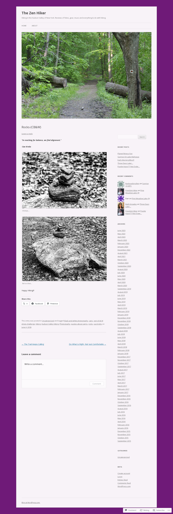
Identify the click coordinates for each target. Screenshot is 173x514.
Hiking (38, 324)
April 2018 (121, 344)
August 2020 (122, 269)
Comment (96, 384)
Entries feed (123, 480)
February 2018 (123, 350)
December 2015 (124, 431)
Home (24, 26)
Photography (65, 324)
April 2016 (121, 421)
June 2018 (121, 337)
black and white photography (76, 321)
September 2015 (124, 441)
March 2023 (122, 240)
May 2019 (121, 302)
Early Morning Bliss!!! (126, 160)
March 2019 (122, 308)
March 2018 (122, 347)
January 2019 (123, 314)
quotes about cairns (79, 324)
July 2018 (121, 334)
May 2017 (121, 379)
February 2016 (123, 425)
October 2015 (123, 438)
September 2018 (124, 327)
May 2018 (121, 340)
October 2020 (123, 263)
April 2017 (121, 382)
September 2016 (124, 405)
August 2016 (122, 408)
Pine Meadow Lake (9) (134, 191)
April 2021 (121, 256)
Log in (120, 476)
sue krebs (98, 324)
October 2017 (123, 363)
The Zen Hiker (34, 13)
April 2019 (121, 305)
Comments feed (124, 483)
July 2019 (121, 295)
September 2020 (124, 266)
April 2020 (121, 282)
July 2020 (121, 272)
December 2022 (124, 250)
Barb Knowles (131, 204)
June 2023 (121, 230)
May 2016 (121, 418)
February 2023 (123, 243)
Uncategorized (48, 321)
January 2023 (123, 246)
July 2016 (121, 412)
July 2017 (121, 373)
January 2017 (123, 392)
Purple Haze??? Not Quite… (129, 166)
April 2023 (121, 237)
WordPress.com (124, 486)
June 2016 (121, 415)
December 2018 (124, 318)
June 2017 (121, 376)
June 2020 (121, 276)
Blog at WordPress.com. (31, 502)
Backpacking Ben (132, 183)
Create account (124, 473)
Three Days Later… (125, 163)
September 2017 (124, 366)
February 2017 (123, 389)
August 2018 (122, 331)
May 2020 (121, 279)
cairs (91, 321)
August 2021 (122, 253)
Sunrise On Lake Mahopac (128, 157)
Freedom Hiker (131, 190)
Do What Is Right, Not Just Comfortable (87, 344)
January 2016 (123, 428)
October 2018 (123, 324)
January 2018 (123, 353)
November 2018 (124, 321)
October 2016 (123, 402)
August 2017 (122, 370)
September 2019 (124, 289)
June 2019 (121, 298)
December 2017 (124, 357)
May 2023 (121, 234)
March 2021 (122, 259)
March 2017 (122, 386)
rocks (90, 324)
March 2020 (122, 285)
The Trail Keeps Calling (33, 344)
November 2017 (124, 360)
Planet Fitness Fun (125, 153)
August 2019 (122, 292)
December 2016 (124, 395)
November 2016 (124, 399)
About (34, 26)
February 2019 (123, 311)
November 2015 (124, 434)
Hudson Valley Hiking (50, 324)
